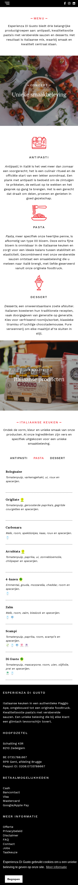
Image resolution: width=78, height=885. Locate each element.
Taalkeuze (10, 852)
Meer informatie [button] (56, 867)
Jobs (6, 848)
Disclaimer (10, 835)
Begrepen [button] (13, 879)
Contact (9, 844)
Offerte (8, 827)
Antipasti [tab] (18, 458)
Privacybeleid (12, 831)
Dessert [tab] (57, 458)
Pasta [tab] (39, 458)
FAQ (6, 839)
